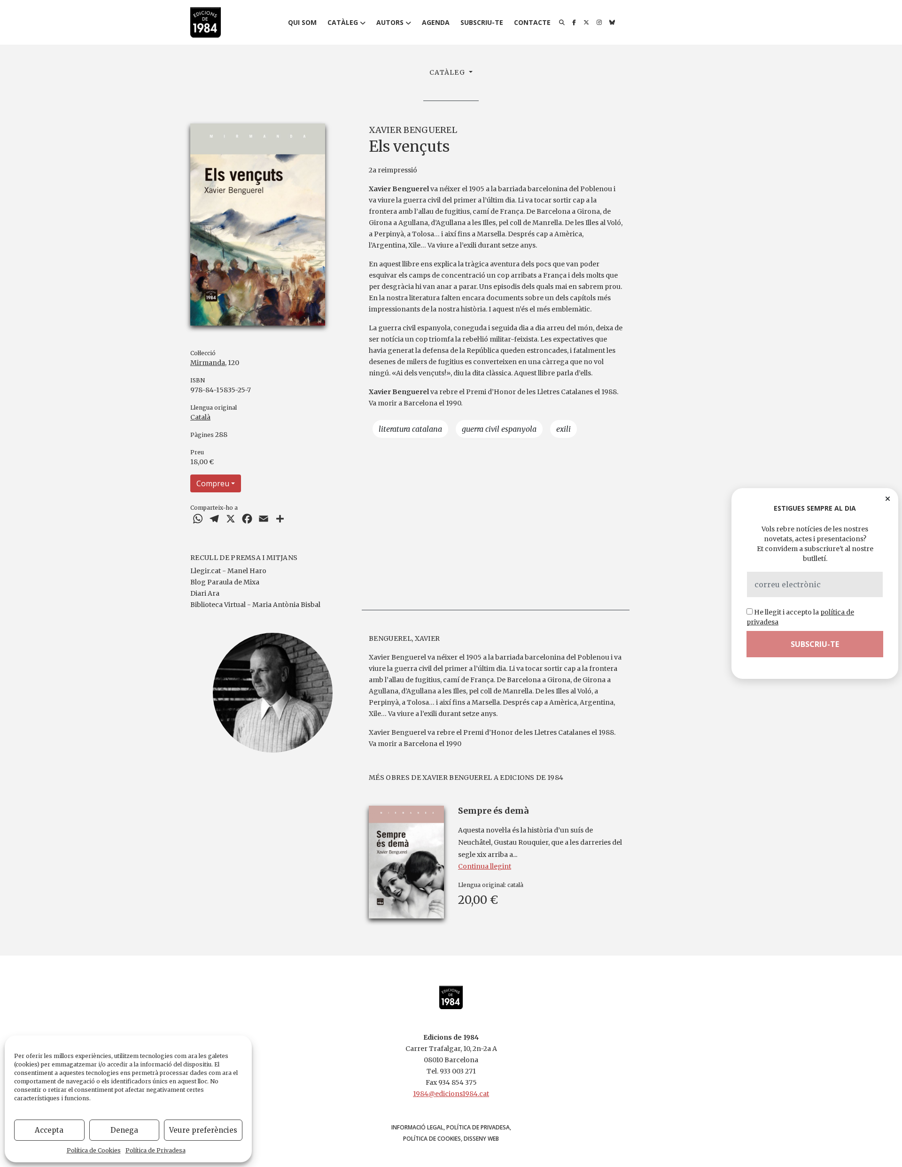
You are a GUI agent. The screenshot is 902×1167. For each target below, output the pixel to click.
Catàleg (342, 22)
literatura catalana (410, 429)
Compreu (212, 483)
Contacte (532, 22)
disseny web (481, 1139)
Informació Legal (417, 1127)
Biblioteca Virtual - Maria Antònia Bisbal (255, 604)
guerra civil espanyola (499, 429)
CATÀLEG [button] (448, 72)
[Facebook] (574, 22)
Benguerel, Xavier (404, 638)
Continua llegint (484, 866)
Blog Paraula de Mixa (224, 582)
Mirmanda (207, 362)
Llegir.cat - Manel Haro (228, 571)
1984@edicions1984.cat (451, 1093)
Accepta (49, 1130)
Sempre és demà (493, 810)
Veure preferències (203, 1130)
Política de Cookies (94, 1150)
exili (563, 429)
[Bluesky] (612, 22)
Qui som (302, 22)
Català (200, 417)
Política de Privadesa (155, 1150)
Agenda (436, 22)
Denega (124, 1130)
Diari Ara (204, 593)
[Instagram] (599, 22)
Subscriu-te (481, 22)
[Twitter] (586, 22)
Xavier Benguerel (413, 129)
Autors (390, 22)
